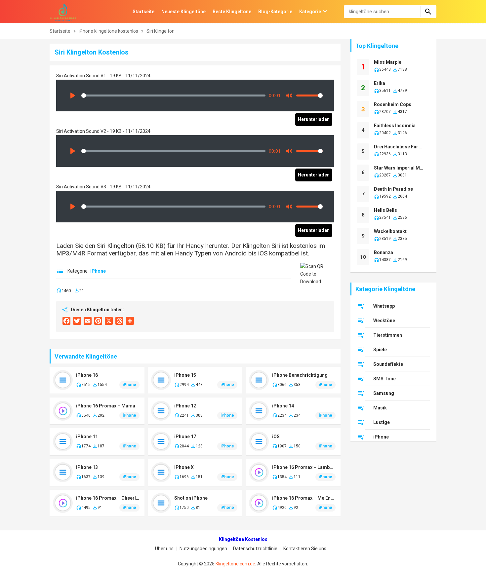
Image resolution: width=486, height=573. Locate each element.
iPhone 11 (87, 436)
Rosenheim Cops (392, 104)
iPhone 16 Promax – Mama (105, 405)
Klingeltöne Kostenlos (243, 539)
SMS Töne (384, 378)
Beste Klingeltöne (232, 11)
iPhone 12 (185, 405)
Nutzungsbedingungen (203, 548)
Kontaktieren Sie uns (304, 548)
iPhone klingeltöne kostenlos (109, 31)
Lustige (381, 422)
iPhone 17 (185, 436)
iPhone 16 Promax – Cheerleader (108, 498)
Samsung (383, 393)
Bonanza (383, 252)
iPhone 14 (283, 405)
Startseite (143, 11)
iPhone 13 (87, 467)
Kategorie (310, 11)
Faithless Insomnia (395, 125)
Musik (380, 407)
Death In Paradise (393, 189)
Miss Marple (387, 62)
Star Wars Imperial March (399, 168)
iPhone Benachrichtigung (300, 375)
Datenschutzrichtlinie (255, 548)
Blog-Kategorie (275, 11)
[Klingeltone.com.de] (63, 11)
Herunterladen (314, 119)
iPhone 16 (87, 375)
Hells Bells (385, 210)
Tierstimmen (387, 335)
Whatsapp (384, 306)
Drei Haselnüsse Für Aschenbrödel (399, 146)
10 (363, 257)
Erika (379, 83)
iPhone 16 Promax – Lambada (304, 467)
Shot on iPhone (191, 498)
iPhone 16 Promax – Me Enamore (304, 498)
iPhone (98, 271)
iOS (276, 436)
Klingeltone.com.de (235, 563)
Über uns (164, 548)
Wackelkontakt (390, 231)
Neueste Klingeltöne (183, 11)
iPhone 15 (185, 375)
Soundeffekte (388, 364)
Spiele (380, 349)
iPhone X (184, 467)
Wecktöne (384, 320)
